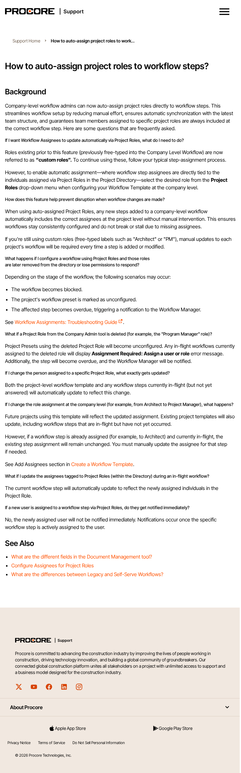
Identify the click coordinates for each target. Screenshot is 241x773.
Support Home (26, 40)
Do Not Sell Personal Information (98, 742)
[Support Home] (119, 11)
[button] (224, 11)
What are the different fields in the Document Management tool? (81, 556)
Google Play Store (175, 728)
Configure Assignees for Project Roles (52, 565)
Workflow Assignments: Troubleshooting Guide (66, 322)
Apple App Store (70, 728)
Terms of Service (51, 742)
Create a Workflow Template (102, 464)
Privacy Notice (19, 742)
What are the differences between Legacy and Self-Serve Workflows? (87, 574)
